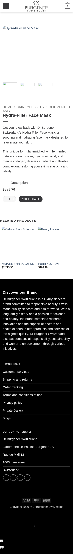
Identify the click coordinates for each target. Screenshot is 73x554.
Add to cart (31, 199)
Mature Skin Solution (18, 263)
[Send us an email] (20, 477)
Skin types (26, 107)
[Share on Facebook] (9, 208)
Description (19, 183)
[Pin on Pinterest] (24, 208)
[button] (6, 6)
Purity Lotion (48, 263)
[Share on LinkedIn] (28, 208)
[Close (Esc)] (38, 515)
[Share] (27, 515)
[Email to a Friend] (19, 208)
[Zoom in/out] (4, 515)
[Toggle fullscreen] (15, 515)
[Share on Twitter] (14, 208)
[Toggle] (6, 183)
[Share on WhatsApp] (5, 208)
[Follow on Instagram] (13, 477)
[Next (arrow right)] (15, 531)
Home (7, 107)
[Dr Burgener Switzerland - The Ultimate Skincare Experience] (36, 6)
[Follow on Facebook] (6, 477)
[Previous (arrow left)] (4, 531)
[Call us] (27, 477)
